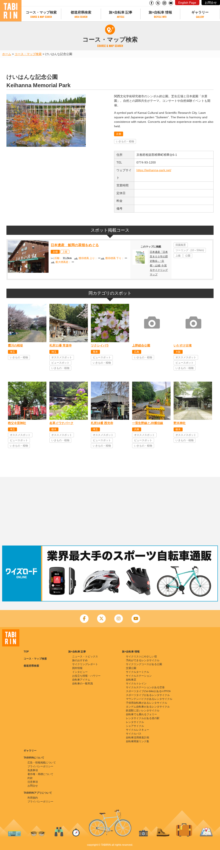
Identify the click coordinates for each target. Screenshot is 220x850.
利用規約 (33, 797)
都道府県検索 (81, 12)
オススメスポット (61, 357)
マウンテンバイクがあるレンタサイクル (149, 698)
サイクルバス (133, 733)
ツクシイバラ (100, 345)
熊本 (95, 351)
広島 (136, 351)
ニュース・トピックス (85, 656)
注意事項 (33, 781)
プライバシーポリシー (40, 766)
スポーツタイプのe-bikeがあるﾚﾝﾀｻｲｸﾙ (148, 691)
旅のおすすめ (80, 660)
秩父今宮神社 (17, 423)
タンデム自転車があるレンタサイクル (148, 706)
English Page (187, 2)
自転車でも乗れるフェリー (141, 714)
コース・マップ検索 (41, 12)
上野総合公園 (141, 345)
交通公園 (131, 668)
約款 (30, 778)
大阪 (178, 351)
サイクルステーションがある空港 (145, 687)
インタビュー (80, 671)
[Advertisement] (110, 511)
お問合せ (211, 2)
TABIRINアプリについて (38, 792)
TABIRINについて (34, 757)
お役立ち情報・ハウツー (86, 675)
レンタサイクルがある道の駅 (142, 718)
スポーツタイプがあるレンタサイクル (148, 695)
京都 (118, 133)
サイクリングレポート (85, 664)
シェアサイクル (135, 725)
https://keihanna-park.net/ (153, 170)
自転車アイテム (81, 679)
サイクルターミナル (137, 671)
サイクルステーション (139, 675)
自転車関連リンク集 (137, 741)
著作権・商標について (40, 774)
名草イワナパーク (61, 423)
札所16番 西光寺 (102, 423)
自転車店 (131, 679)
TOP (26, 651)
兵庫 (136, 429)
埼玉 (12, 351)
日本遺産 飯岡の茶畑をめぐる (75, 245)
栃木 (54, 429)
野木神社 (180, 423)
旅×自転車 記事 (120, 12)
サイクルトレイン (136, 683)
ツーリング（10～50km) (190, 250)
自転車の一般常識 (82, 683)
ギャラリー (200, 12)
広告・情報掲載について (42, 762)
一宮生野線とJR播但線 (147, 423)
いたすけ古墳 (183, 345)
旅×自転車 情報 (160, 12)
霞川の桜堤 (15, 345)
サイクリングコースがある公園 (144, 664)
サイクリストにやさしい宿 (141, 656)
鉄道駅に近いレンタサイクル (142, 710)
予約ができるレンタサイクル (142, 660)
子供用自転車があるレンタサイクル (146, 702)
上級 (64, 251)
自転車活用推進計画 (137, 737)
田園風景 (181, 244)
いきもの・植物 (125, 141)
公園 (187, 255)
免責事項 (33, 770)
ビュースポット (60, 362)
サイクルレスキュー (137, 729)
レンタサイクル (135, 722)
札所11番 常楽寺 (60, 345)
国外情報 (77, 668)
